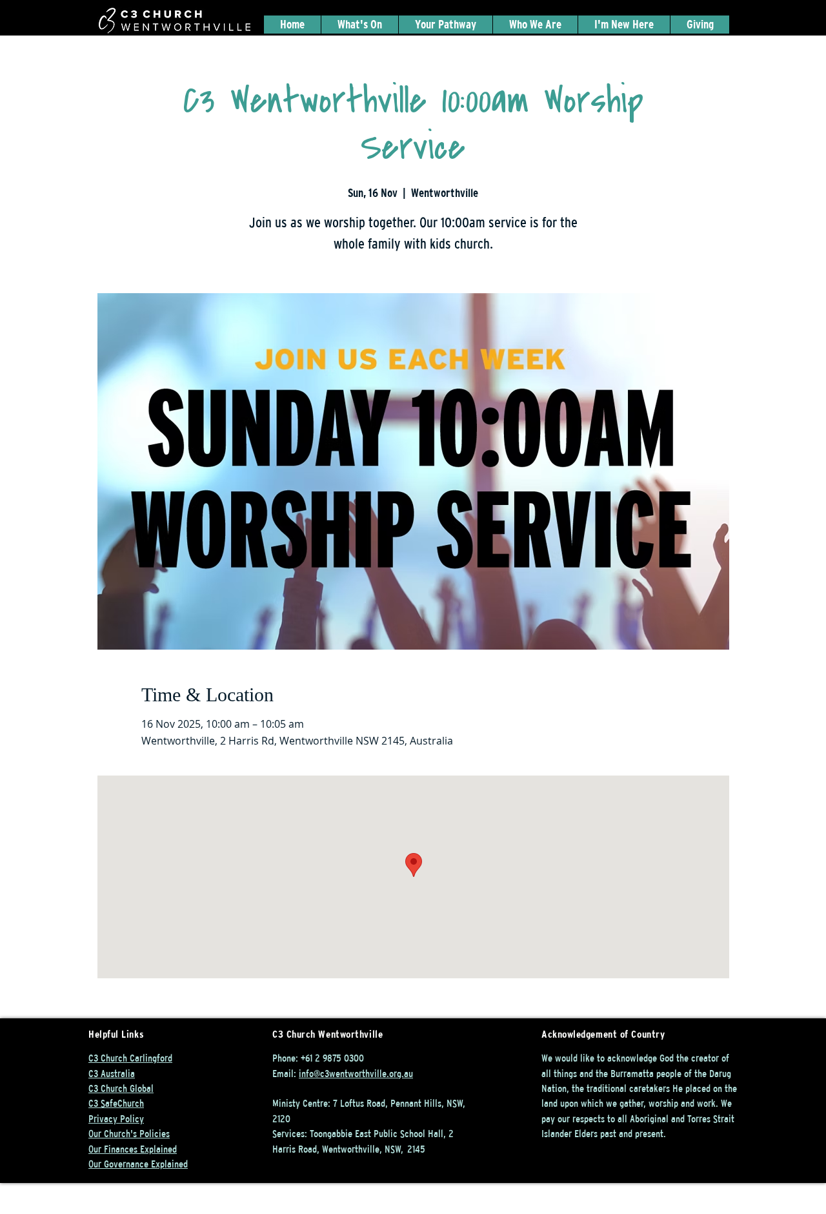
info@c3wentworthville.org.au (356, 1073)
